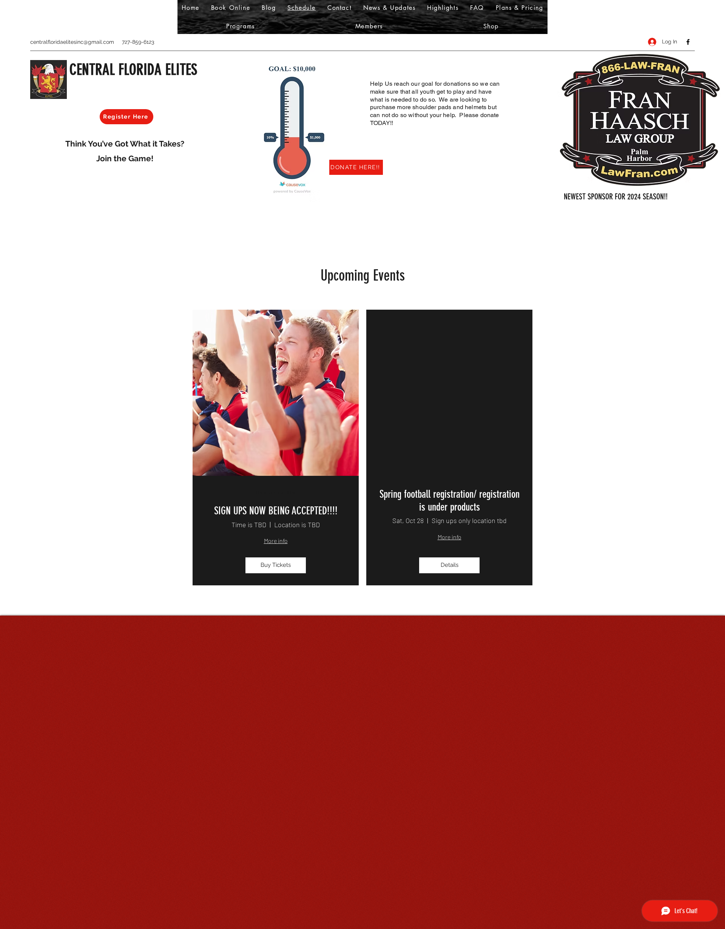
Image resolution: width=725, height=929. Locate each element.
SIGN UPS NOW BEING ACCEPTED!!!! (276, 511)
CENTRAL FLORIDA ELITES (133, 70)
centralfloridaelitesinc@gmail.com (72, 42)
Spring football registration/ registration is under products (449, 500)
